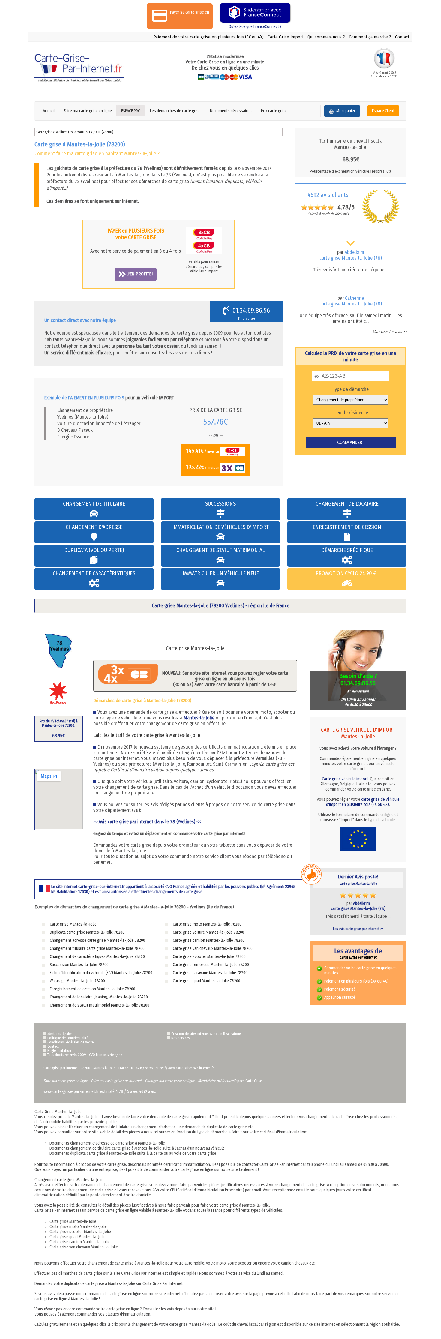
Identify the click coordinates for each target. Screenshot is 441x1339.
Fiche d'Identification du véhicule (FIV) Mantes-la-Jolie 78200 (101, 972)
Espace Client (383, 110)
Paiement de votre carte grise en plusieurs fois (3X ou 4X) (208, 37)
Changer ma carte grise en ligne (170, 1081)
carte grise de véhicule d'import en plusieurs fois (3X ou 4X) (363, 802)
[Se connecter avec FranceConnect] (255, 13)
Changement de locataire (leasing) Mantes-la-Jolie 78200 (99, 997)
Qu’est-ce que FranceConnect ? (255, 26)
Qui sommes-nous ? (326, 37)
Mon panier (345, 110)
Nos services (180, 1038)
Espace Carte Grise (248, 1081)
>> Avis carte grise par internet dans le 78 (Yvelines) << (147, 821)
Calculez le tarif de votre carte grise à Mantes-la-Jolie (146, 735)
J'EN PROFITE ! (140, 274)
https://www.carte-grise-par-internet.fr (185, 1068)
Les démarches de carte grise (175, 110)
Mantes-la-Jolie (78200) (95, 132)
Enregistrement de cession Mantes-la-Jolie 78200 (92, 989)
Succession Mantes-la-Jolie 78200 (79, 964)
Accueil (49, 110)
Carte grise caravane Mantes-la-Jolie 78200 (210, 972)
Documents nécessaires (231, 110)
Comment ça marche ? (370, 37)
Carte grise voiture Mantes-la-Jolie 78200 (208, 932)
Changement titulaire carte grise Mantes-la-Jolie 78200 (97, 948)
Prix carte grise (274, 110)
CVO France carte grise (105, 1055)
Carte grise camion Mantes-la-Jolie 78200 (208, 940)
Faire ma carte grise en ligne (88, 110)
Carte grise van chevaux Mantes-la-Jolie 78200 (213, 948)
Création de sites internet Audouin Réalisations (206, 1034)
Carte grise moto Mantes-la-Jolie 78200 (207, 924)
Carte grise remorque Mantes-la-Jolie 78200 (211, 964)
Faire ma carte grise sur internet (116, 1081)
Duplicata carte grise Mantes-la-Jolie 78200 (87, 932)
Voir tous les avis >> (389, 331)
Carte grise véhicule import (345, 779)
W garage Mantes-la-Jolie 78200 (77, 980)
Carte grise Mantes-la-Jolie (73, 924)
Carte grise (44, 132)
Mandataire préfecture (215, 1081)
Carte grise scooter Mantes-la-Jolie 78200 (209, 956)
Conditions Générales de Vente (70, 1042)
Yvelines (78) (65, 132)
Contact (402, 37)
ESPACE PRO (131, 110)
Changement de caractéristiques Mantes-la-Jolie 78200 (97, 956)
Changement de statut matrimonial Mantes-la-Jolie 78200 (99, 1005)
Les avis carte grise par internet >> (358, 929)
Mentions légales (59, 1034)
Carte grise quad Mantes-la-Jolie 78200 (206, 980)
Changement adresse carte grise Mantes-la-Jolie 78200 (97, 940)
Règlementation (59, 1051)
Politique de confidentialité (67, 1038)
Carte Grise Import (286, 37)
